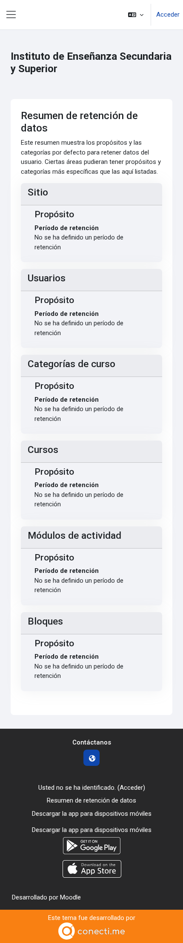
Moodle (70, 897)
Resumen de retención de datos (91, 800)
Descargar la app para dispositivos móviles (92, 813)
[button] (136, 14)
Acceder (168, 14)
